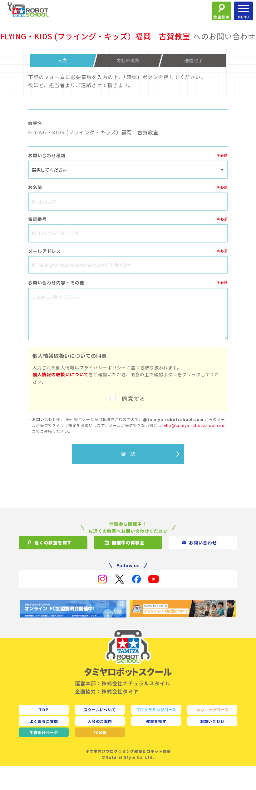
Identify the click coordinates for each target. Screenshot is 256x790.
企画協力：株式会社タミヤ (107, 691)
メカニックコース (212, 709)
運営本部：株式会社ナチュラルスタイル (122, 683)
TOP (44, 709)
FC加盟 (100, 732)
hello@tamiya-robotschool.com (193, 425)
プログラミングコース (156, 709)
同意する (133, 398)
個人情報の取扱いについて (60, 374)
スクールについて (100, 709)
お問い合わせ (212, 721)
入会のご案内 (100, 721)
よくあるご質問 (44, 721)
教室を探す (156, 721)
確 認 (128, 454)
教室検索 (222, 16)
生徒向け (44, 732)
